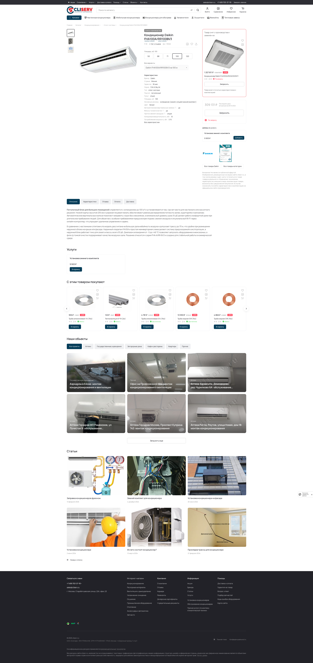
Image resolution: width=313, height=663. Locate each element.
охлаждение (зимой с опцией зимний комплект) (178, 102)
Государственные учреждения (109, 346)
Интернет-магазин (135, 578)
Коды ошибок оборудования (229, 599)
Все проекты (74, 346)
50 (149, 56)
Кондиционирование (135, 583)
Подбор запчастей (225, 595)
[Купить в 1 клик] (97, 298)
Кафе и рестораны (155, 346)
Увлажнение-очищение (136, 595)
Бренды (190, 587)
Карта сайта (222, 603)
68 (158, 56)
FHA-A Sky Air (155, 87)
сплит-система (154, 90)
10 (172, 116)
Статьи (190, 591)
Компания (161, 578)
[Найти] (198, 10)
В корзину (76, 269)
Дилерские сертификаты (167, 599)
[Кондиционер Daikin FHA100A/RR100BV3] (108, 60)
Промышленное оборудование (139, 603)
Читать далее (202, 655)
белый (152, 105)
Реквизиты (161, 595)
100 (177, 56)
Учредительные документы (168, 603)
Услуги (190, 595)
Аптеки (88, 346)
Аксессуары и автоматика (137, 611)
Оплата (117, 201)
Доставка (130, 201)
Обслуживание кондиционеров (200, 604)
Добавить (239, 138)
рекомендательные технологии (113, 649)
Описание (73, 201)
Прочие (185, 346)
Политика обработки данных (305, 494)
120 (187, 56)
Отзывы (105, 201)
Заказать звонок (240, 2)
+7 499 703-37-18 (224, 2)
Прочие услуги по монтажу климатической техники (198, 609)
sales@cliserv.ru (209, 2)
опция (169, 114)
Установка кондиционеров (198, 600)
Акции (189, 583)
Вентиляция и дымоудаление (139, 591)
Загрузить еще (156, 440)
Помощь (221, 578)
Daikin (153, 78)
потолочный (156, 93)
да (179, 108)
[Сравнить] (187, 44)
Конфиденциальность (238, 639)
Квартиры (172, 346)
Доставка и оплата (225, 583)
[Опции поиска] (191, 10)
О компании (162, 583)
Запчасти (131, 615)
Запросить (224, 84)
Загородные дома (134, 346)
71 (167, 56)
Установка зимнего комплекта (217, 133)
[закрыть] (311, 494)
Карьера (160, 591)
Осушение (131, 599)
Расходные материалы (136, 587)
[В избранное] (192, 44)
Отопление (131, 607)
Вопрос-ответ (223, 591)
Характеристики (89, 201)
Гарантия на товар (225, 587)
